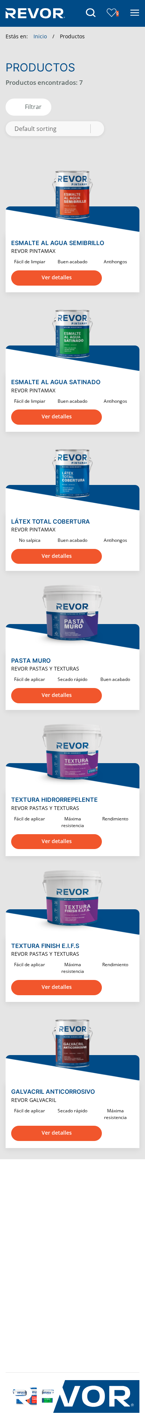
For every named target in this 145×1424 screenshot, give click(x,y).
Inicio (40, 36)
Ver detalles (57, 277)
